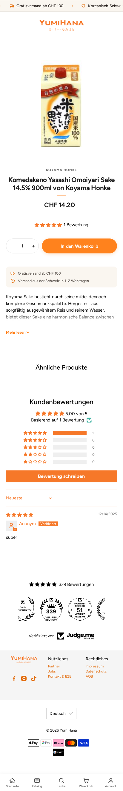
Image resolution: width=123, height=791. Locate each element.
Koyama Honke (61, 170)
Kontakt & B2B (59, 676)
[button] (48, 225)
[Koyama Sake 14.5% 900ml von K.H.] (61, 102)
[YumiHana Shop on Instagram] (24, 678)
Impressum (95, 666)
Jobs (52, 671)
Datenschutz (96, 671)
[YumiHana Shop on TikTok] (33, 678)
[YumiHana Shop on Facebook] (14, 678)
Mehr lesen (16, 332)
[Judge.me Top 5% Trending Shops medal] (90, 609)
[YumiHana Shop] (61, 25)
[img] (19, 515)
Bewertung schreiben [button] (61, 476)
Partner (54, 666)
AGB (89, 676)
